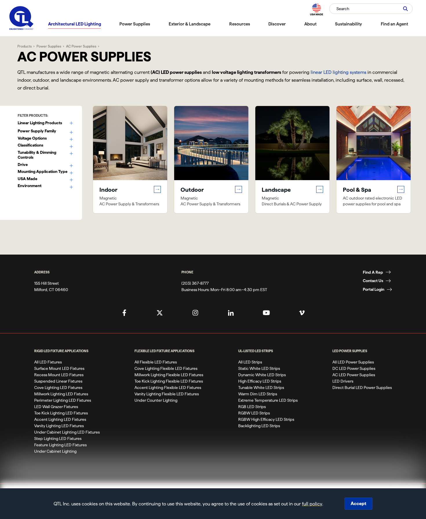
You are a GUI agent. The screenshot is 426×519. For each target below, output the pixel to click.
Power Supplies (134, 23)
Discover (277, 23)
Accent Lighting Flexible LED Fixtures (167, 387)
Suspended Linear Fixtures (58, 381)
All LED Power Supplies (353, 362)
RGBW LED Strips (254, 413)
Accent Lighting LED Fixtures (60, 419)
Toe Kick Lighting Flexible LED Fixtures (168, 381)
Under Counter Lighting (155, 400)
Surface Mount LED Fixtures (59, 368)
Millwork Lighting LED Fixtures (61, 394)
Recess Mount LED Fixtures (58, 374)
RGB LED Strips (252, 406)
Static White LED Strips (259, 368)
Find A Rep (373, 272)
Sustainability (348, 23)
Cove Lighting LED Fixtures (58, 387)
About (310, 23)
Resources (239, 23)
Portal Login (373, 289)
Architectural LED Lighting (74, 23)
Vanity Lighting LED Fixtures (59, 425)
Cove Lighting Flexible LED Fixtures (165, 368)
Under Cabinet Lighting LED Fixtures (67, 432)
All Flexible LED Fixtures (155, 362)
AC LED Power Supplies (353, 374)
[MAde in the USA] (316, 9)
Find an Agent (394, 23)
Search (342, 8)
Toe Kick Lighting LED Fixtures (61, 413)
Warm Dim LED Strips (257, 394)
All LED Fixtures (48, 362)
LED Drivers (342, 381)
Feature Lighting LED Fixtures (60, 445)
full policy (312, 503)
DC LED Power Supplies (353, 368)
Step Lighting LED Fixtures (57, 438)
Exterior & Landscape (189, 23)
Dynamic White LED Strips (262, 374)
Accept (358, 503)
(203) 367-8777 (195, 283)
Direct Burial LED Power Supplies (362, 387)
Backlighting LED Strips (259, 425)
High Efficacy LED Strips (259, 381)
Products (24, 46)
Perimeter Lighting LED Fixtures (62, 400)
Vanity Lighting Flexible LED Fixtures (166, 394)
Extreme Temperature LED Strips (268, 400)
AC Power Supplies (81, 46)
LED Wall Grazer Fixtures (56, 406)
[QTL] (21, 18)
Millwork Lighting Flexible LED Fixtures (168, 374)
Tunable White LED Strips (261, 387)
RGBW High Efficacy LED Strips (266, 419)
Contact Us (373, 280)
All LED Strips (250, 362)
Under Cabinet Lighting (55, 451)
